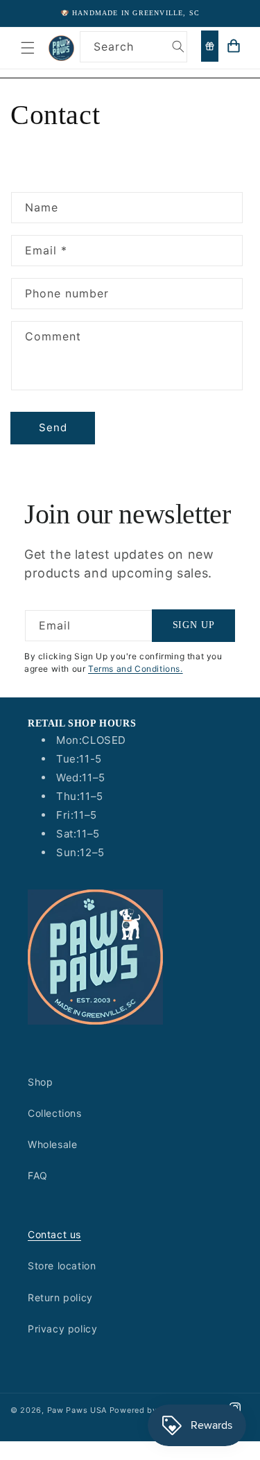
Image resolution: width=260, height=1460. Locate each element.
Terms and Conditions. (135, 668)
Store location (62, 1265)
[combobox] (133, 46)
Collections (55, 1113)
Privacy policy (62, 1329)
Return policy (60, 1297)
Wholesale (52, 1144)
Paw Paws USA (78, 1410)
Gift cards (209, 46)
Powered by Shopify (151, 1410)
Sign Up (194, 625)
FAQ (38, 1175)
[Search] (178, 46)
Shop (40, 1082)
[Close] (242, 78)
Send (53, 427)
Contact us (54, 1234)
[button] (27, 48)
